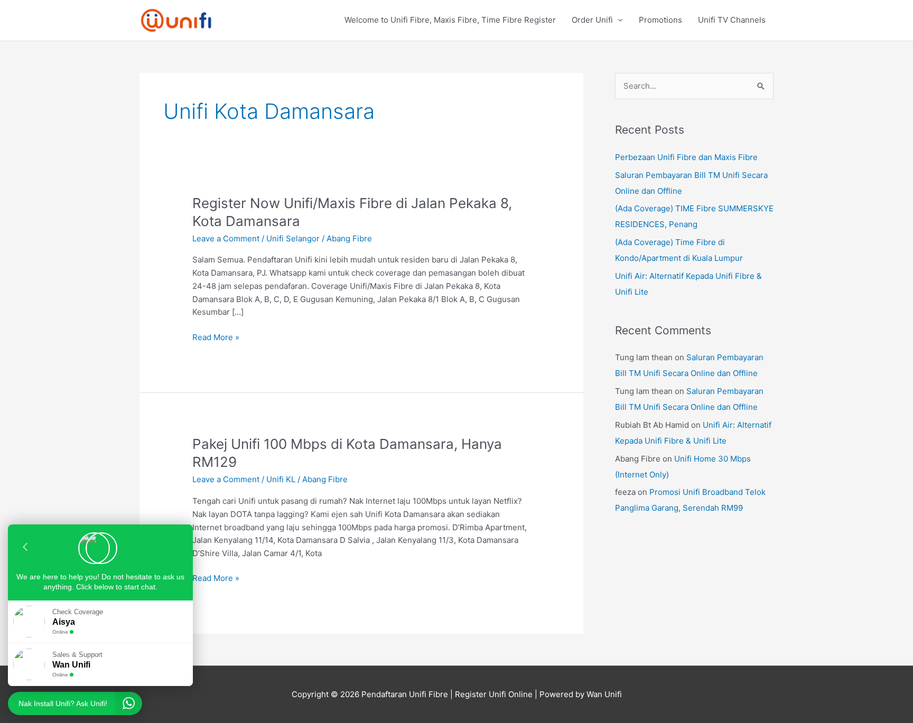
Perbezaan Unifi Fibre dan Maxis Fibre (686, 157)
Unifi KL (280, 479)
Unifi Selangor (293, 238)
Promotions (660, 20)
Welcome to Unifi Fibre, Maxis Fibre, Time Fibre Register (450, 20)
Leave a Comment (225, 238)
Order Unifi (592, 20)
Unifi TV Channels (732, 20)
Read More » (215, 336)
